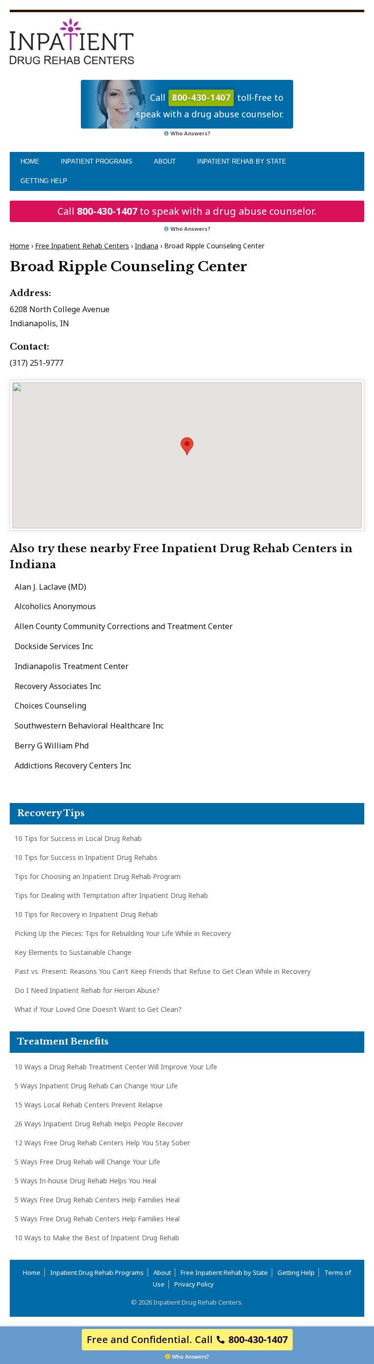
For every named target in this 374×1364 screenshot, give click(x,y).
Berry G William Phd (52, 745)
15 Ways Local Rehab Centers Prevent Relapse (89, 1104)
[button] (187, 446)
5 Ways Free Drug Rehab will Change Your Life (87, 1161)
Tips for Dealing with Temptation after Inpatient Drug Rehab (111, 895)
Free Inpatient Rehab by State (224, 1272)
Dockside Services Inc (54, 646)
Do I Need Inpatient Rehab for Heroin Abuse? (87, 990)
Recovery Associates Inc (58, 686)
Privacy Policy (194, 1284)
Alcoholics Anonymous (55, 606)
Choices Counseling (50, 705)
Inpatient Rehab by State (241, 161)
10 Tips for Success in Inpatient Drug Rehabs (86, 857)
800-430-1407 (107, 211)
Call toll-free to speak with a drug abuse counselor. (209, 105)
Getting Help (43, 181)
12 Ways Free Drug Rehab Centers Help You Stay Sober (102, 1142)
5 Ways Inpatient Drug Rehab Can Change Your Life (96, 1085)
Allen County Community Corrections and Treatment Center (124, 626)
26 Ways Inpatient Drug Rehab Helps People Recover (99, 1123)
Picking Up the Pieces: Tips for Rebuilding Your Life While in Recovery (123, 933)
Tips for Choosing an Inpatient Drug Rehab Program (98, 876)
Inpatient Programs (96, 161)
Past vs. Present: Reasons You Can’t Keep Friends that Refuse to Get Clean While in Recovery (163, 971)
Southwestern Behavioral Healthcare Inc (89, 725)
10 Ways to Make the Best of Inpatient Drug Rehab (97, 1237)
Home (29, 161)
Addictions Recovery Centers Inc (73, 765)
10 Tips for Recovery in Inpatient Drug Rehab (86, 914)
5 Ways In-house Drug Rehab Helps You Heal (85, 1180)
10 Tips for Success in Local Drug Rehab (78, 838)
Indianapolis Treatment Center (72, 666)
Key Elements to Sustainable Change (73, 952)
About (165, 161)
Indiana (146, 245)
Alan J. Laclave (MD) (50, 586)
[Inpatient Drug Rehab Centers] (72, 41)
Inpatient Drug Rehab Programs (97, 1272)
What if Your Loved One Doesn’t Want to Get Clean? (98, 1009)
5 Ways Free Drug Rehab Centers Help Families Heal (97, 1199)
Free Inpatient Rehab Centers (82, 245)
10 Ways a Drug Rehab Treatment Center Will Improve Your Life (116, 1066)
